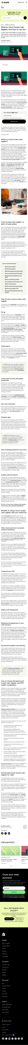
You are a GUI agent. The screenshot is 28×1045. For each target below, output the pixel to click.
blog (2, 24)
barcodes (11, 357)
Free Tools (4, 993)
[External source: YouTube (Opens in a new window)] (9, 1039)
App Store (4, 969)
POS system (8, 516)
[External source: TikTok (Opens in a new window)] (16, 1039)
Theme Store (5, 967)
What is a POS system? (10, 266)
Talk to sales (19, 918)
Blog (3, 983)
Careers (4, 948)
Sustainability (5, 956)
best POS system (14, 794)
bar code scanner (17, 164)
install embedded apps (8, 328)
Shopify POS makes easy (19, 396)
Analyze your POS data (13, 668)
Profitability (24, 857)
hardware (23, 794)
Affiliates (4, 975)
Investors (4, 951)
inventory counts (19, 368)
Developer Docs (6, 964)
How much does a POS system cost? (13, 281)
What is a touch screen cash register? (14, 286)
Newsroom (4, 953)
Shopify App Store (12, 439)
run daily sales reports (15, 480)
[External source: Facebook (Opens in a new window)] (2, 833)
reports (5, 496)
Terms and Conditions (13, 897)
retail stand (13, 304)
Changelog (4, 996)
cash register (17, 180)
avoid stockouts (5, 603)
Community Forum (6, 1007)
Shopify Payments (17, 337)
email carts (10, 590)
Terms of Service (6, 1024)
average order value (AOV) (12, 482)
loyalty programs (18, 329)
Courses (4, 991)
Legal (3, 1027)
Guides (3, 988)
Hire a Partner (5, 1009)
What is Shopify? (6, 943)
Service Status (5, 1012)
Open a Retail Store (5, 857)
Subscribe (14, 892)
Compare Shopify (6, 986)
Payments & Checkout (10, 24)
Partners (4, 972)
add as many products (21, 353)
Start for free (21, 2)
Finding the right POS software (8, 709)
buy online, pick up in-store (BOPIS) (11, 159)
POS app (22, 181)
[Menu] (26, 2)
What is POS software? (10, 268)
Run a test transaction (15, 411)
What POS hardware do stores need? (14, 271)
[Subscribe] (25, 17)
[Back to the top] (3, 934)
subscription (18, 314)
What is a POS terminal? (10, 284)
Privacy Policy (22, 897)
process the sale (13, 467)
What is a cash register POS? (11, 288)
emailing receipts (20, 168)
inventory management (6, 107)
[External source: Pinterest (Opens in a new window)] (22, 1039)
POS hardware (21, 236)
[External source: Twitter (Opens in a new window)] (5, 833)
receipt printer (10, 165)
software (11, 799)
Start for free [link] (14, 121)
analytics (23, 495)
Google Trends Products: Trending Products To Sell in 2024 (9, 860)
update (23, 325)
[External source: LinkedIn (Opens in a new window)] (9, 833)
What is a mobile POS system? (12, 279)
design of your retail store (17, 630)
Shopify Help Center (7, 1004)
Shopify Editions (6, 946)
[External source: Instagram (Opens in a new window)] (12, 1039)
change (17, 325)
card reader (9, 164)
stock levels (21, 370)
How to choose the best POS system (13, 273)
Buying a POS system (6, 763)
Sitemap (4, 1032)
